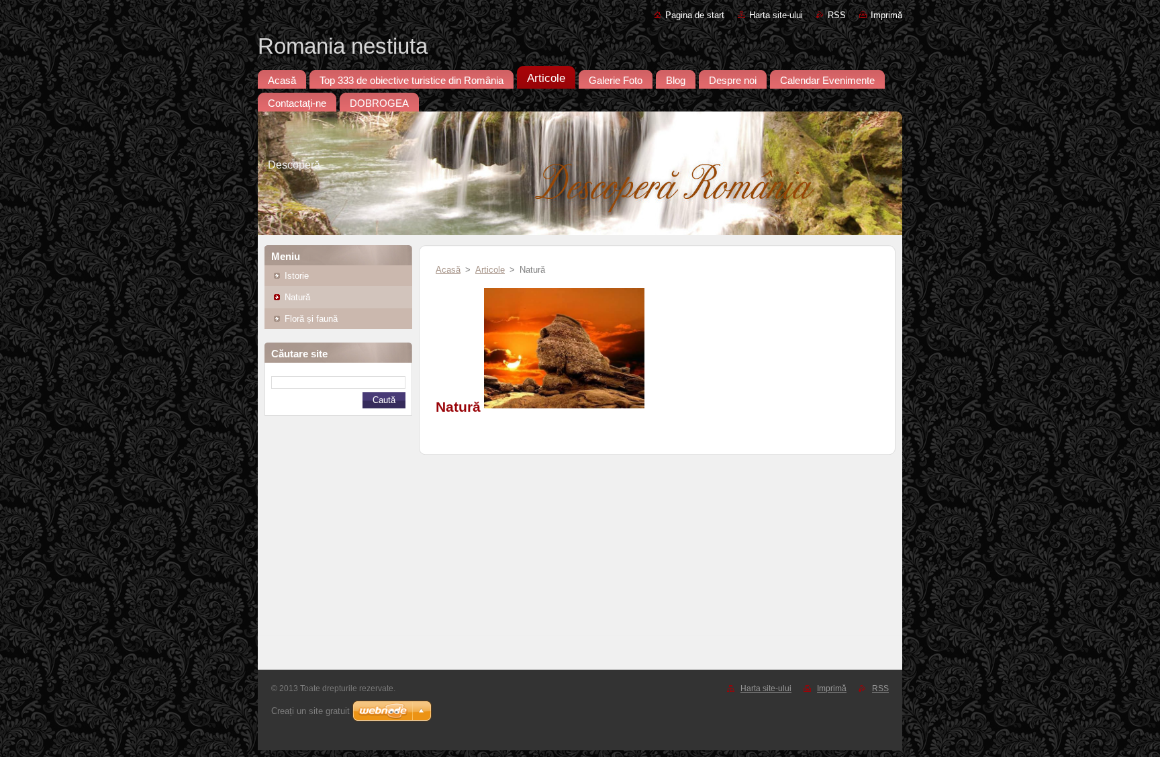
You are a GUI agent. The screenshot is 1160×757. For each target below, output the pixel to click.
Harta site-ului (776, 15)
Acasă (448, 270)
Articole (490, 270)
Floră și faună (311, 319)
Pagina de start (694, 15)
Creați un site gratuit (310, 711)
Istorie (297, 276)
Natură (297, 297)
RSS (837, 15)
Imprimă (886, 15)
